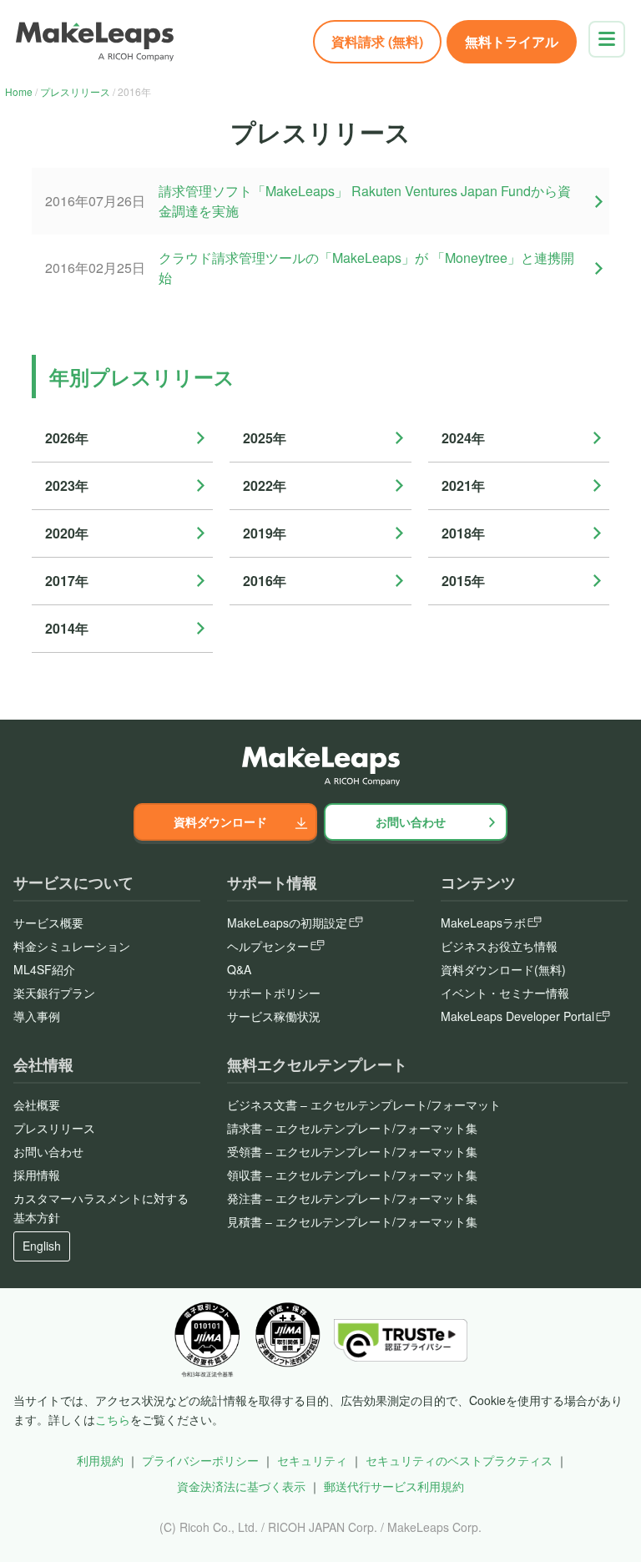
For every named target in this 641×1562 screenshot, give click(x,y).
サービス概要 (48, 922)
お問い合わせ (411, 821)
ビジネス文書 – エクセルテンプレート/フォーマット (364, 1104)
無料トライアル (511, 41)
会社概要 (36, 1104)
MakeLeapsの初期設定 (287, 922)
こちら (112, 1419)
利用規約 (100, 1460)
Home (19, 91)
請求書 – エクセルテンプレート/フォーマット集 (352, 1128)
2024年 (463, 437)
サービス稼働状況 (273, 1016)
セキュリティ (312, 1460)
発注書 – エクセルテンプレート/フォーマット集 (352, 1198)
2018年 (463, 533)
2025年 (264, 437)
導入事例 (36, 1016)
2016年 (264, 580)
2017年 (66, 580)
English (42, 1245)
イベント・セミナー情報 (505, 992)
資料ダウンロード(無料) (503, 969)
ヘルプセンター (268, 946)
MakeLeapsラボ (483, 922)
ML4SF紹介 (44, 969)
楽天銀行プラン (54, 992)
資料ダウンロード (220, 821)
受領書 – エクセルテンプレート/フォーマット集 (352, 1151)
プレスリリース (75, 91)
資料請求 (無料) (377, 41)
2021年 (463, 485)
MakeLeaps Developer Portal (517, 1016)
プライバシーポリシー (200, 1460)
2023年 (66, 485)
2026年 (66, 437)
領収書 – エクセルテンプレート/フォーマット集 (352, 1174)
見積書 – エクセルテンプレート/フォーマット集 (352, 1221)
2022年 (264, 485)
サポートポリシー (273, 992)
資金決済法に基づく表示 (241, 1486)
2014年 (66, 628)
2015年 (463, 580)
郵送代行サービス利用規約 (394, 1486)
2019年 (264, 533)
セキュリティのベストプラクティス (459, 1460)
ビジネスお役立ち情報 (499, 946)
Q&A (239, 969)
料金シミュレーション (71, 946)
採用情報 (36, 1174)
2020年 (66, 533)
